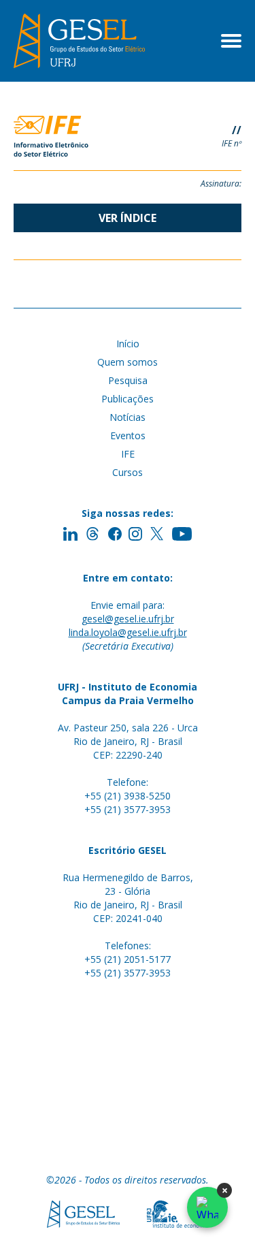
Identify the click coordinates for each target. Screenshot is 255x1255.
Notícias (127, 417)
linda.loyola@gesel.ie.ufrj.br (128, 632)
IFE (128, 453)
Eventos (128, 435)
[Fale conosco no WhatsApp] (207, 1207)
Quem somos (127, 361)
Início (127, 343)
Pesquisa (128, 380)
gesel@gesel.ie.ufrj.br (128, 618)
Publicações (127, 398)
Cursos (127, 472)
